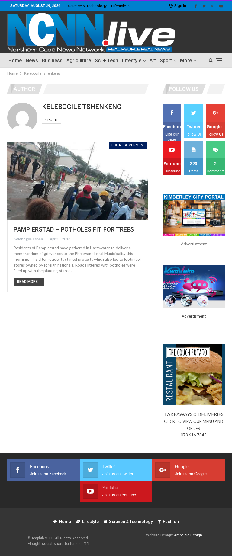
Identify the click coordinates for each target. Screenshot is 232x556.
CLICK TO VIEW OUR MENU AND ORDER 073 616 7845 (193, 428)
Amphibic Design (188, 535)
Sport (166, 60)
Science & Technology (87, 6)
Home (15, 60)
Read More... (28, 282)
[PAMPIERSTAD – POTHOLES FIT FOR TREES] (77, 181)
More (186, 60)
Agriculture (78, 60)
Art (153, 60)
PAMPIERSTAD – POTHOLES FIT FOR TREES (74, 229)
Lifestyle (118, 6)
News (32, 60)
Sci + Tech (106, 60)
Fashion (171, 521)
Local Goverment (128, 145)
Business (52, 60)
